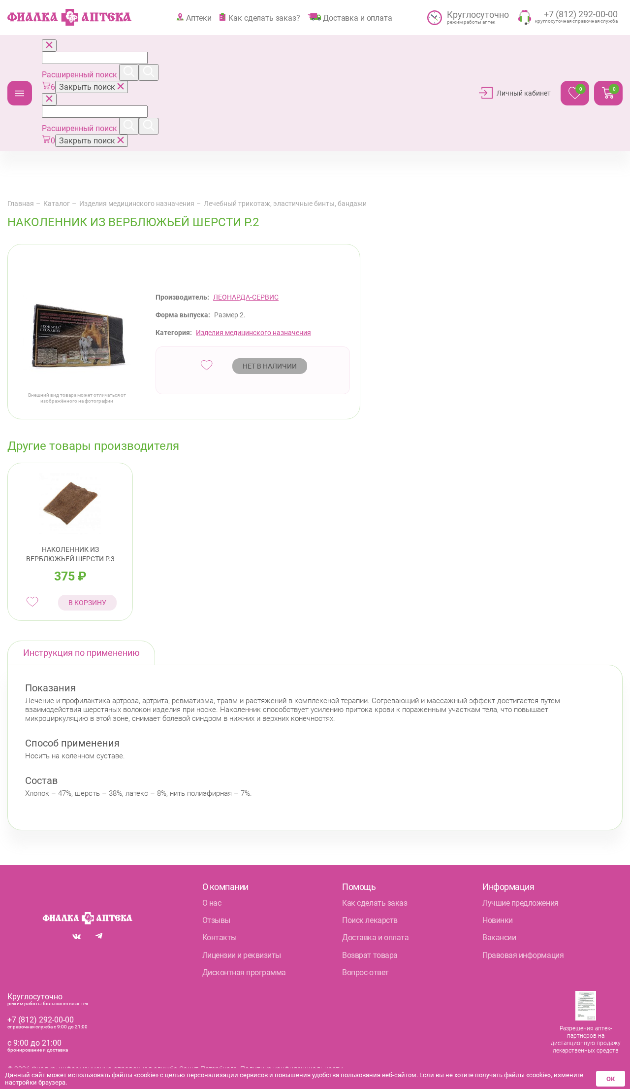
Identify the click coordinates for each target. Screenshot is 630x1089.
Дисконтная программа (244, 972)
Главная (20, 203)
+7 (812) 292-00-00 (40, 1019)
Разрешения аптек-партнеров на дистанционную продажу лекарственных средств (586, 1039)
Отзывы (216, 920)
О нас (211, 903)
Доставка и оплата (357, 17)
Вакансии (499, 937)
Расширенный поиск (80, 74)
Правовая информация (523, 955)
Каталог (19, 93)
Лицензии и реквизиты (241, 955)
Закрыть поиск (88, 87)
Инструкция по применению (81, 652)
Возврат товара (369, 955)
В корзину (87, 603)
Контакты (219, 937)
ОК (610, 1079)
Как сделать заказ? (264, 17)
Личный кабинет (524, 93)
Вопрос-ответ (365, 972)
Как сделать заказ (374, 903)
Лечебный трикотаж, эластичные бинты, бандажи (285, 203)
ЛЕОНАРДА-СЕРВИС (246, 297)
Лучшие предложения (520, 903)
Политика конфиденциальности (291, 1069)
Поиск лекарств (369, 920)
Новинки (497, 920)
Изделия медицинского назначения (136, 203)
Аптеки (198, 17)
